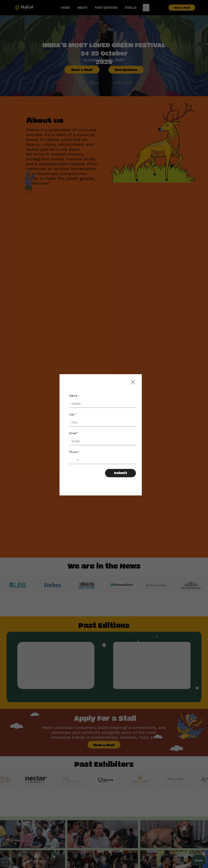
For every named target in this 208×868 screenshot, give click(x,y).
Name (74, 399)
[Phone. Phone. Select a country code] (75, 463)
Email (73, 437)
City (72, 418)
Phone (74, 455)
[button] (133, 382)
